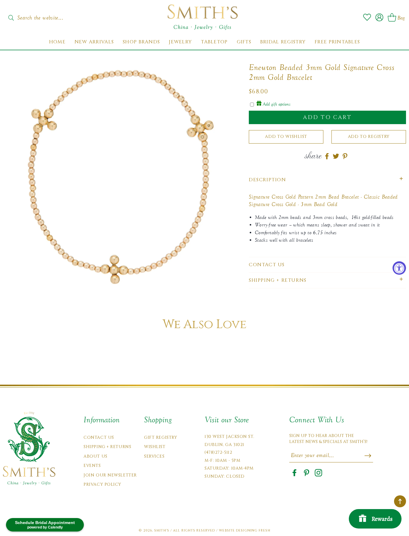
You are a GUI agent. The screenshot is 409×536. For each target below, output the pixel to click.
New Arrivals (94, 42)
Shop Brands (141, 42)
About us (95, 456)
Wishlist (154, 447)
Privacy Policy (102, 484)
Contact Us (99, 437)
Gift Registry (160, 437)
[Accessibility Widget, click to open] (399, 268)
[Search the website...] (11, 18)
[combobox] (46, 16)
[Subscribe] (368, 455)
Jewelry (180, 42)
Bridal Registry (283, 42)
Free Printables (337, 42)
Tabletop (214, 42)
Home (57, 42)
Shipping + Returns (107, 447)
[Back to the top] (400, 501)
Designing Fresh (253, 530)
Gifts (244, 42)
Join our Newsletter (110, 475)
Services (154, 456)
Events (92, 465)
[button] (327, 180)
